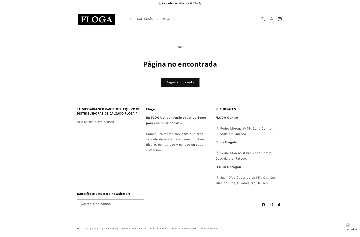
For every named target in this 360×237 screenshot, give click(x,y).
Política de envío (159, 228)
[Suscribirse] (140, 204)
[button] (147, 19)
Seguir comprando (180, 82)
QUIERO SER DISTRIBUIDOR (95, 122)
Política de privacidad (134, 228)
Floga (90, 228)
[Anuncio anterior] (78, 3)
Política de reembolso (184, 228)
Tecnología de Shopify (106, 228)
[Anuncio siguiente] (282, 3)
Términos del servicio (211, 228)
